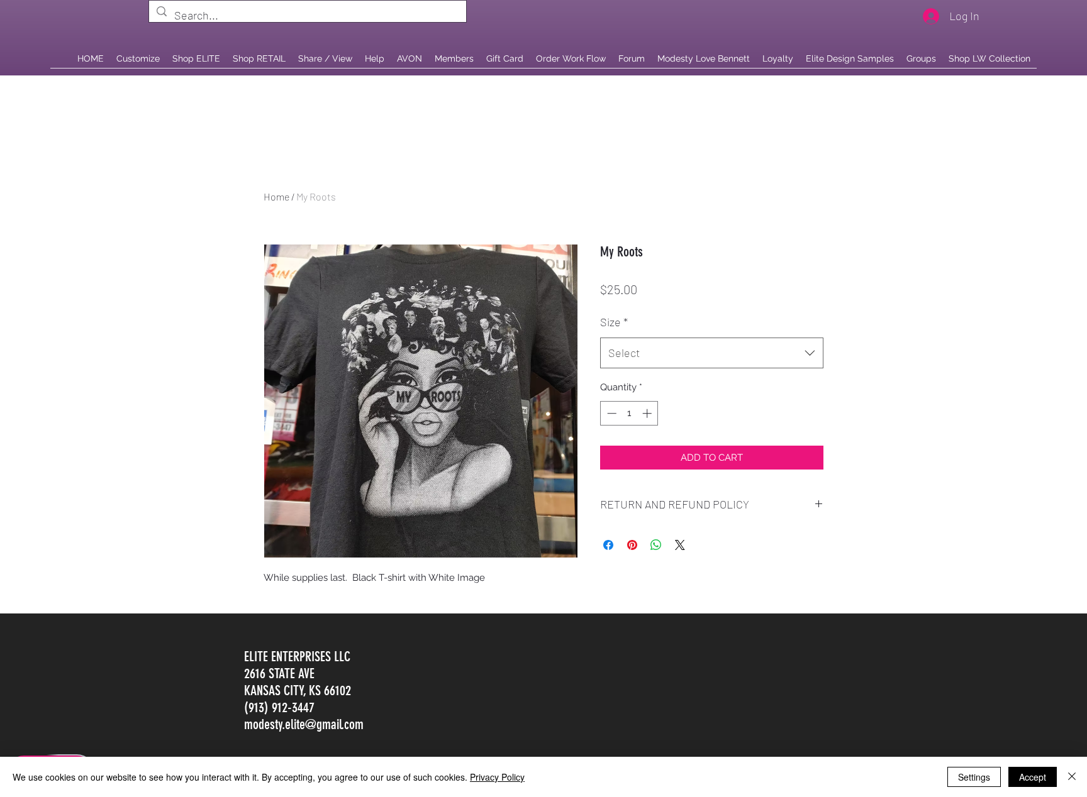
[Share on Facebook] (608, 544)
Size (614, 322)
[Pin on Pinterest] (632, 544)
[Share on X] (680, 544)
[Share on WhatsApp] (656, 544)
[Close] (1071, 777)
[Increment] (648, 413)
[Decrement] (610, 413)
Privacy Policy (497, 777)
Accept (1032, 777)
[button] (259, 58)
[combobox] (711, 353)
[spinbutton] (629, 413)
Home (276, 196)
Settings (974, 777)
